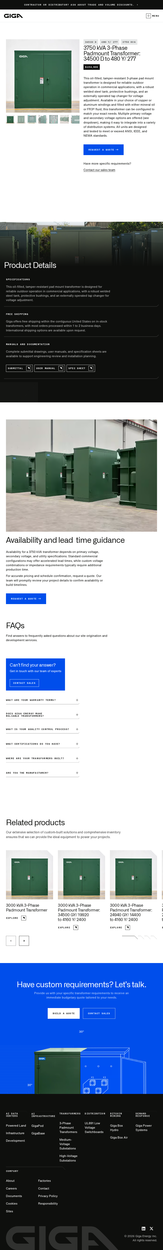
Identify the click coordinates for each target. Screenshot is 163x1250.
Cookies (11, 1203)
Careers (11, 1188)
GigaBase (38, 1133)
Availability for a (17, 551)
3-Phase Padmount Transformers (68, 1128)
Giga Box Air (119, 1137)
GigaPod (37, 1125)
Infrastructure (15, 1133)
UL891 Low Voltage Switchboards (94, 1128)
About (10, 1180)
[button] (151, 15)
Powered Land (16, 1125)
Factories (44, 1180)
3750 (32, 551)
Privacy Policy (48, 1195)
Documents (14, 1195)
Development (15, 1140)
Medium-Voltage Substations (67, 1144)
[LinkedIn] (143, 1228)
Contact (43, 1188)
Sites (9, 1211)
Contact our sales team (99, 169)
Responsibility (48, 1203)
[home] (13, 16)
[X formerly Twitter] (151, 1228)
